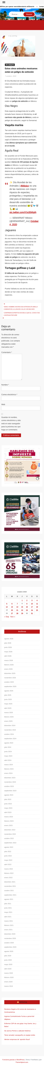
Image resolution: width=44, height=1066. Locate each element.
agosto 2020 (8, 951)
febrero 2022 (9, 873)
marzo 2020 (8, 973)
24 (32, 610)
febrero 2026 (9, 665)
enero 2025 (8, 721)
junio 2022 (8, 856)
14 (17, 607)
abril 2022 (7, 864)
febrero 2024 (9, 769)
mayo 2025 (8, 704)
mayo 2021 (8, 912)
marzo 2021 (8, 921)
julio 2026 (7, 643)
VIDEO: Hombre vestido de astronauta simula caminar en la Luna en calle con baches (21, 308)
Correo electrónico (9, 394)
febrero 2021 (9, 925)
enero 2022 (8, 877)
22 (22, 610)
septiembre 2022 (10, 843)
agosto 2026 (8, 639)
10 (32, 604)
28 (17, 613)
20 (12, 610)
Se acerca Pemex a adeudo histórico (17, 1031)
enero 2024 (8, 773)
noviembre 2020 (10, 938)
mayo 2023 (8, 808)
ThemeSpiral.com (21, 1062)
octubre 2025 (9, 682)
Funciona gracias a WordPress (13, 1060)
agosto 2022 (8, 847)
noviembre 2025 (10, 678)
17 (32, 607)
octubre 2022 (9, 838)
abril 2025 (7, 708)
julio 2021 (7, 903)
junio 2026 (8, 647)
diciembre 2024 (9, 725)
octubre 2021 (9, 890)
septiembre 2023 (10, 791)
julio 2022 (7, 851)
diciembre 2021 (9, 882)
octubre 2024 (9, 734)
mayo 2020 (8, 964)
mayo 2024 (8, 756)
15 (22, 607)
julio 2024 (7, 747)
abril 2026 (7, 656)
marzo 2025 (8, 712)
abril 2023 (7, 812)
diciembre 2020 (9, 934)
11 (37, 604)
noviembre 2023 (10, 782)
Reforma (23, 1002)
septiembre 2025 (10, 686)
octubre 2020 (9, 943)
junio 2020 (8, 960)
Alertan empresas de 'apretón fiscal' (17, 1039)
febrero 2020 (9, 977)
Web (3, 404)
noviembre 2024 (10, 730)
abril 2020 (7, 969)
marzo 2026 (8, 660)
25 (37, 610)
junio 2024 (8, 751)
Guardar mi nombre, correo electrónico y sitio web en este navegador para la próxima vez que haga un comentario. (11, 423)
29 (22, 613)
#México (25, 185)
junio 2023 (8, 804)
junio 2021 (8, 908)
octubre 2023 (9, 786)
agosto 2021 (8, 899)
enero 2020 (8, 982)
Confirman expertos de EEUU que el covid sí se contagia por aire (22, 314)
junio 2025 (8, 699)
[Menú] (3, 2)
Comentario (6, 352)
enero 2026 (8, 669)
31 (32, 613)
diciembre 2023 (9, 778)
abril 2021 (7, 917)
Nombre (5, 385)
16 (27, 607)
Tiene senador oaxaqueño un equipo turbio (19, 1035)
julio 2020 (7, 956)
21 (17, 610)
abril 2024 (7, 760)
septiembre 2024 (10, 738)
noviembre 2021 (10, 886)
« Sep (6, 617)
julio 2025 (7, 695)
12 (7, 607)
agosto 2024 (8, 743)
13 (12, 607)
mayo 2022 (8, 860)
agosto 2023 (8, 795)
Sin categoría (10, 65)
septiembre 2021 (10, 895)
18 (37, 607)
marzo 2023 (8, 817)
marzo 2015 (8, 986)
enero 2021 (8, 930)
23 (27, 610)
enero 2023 (8, 825)
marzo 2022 (8, 869)
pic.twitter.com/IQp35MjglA (22, 212)
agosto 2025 (8, 691)
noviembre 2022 (10, 834)
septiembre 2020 (10, 947)
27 (12, 613)
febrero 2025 (9, 717)
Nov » (12, 617)
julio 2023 (7, 799)
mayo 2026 (8, 652)
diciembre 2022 (9, 830)
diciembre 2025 (9, 673)
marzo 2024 (8, 764)
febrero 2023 (9, 821)
